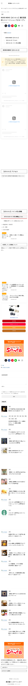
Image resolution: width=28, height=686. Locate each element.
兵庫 (3, 365)
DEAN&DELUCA (14, 317)
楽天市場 (14, 321)
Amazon (14, 327)
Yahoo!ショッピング (14, 324)
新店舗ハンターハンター (14, 3)
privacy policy (16, 678)
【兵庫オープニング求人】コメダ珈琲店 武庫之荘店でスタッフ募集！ (16, 554)
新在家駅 (8, 367)
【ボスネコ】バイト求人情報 (13, 43)
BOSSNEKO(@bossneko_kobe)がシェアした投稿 (14, 100)
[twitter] (6, 25)
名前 (3, 386)
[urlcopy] (22, 25)
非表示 (9, 32)
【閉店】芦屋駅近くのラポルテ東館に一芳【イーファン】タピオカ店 (16, 493)
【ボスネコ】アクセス (11, 40)
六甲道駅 (4, 367)
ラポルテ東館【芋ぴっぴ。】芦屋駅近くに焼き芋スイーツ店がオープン (16, 633)
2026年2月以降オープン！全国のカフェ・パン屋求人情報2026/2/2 (16, 423)
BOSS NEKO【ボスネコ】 (12, 37)
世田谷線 (10, 678)
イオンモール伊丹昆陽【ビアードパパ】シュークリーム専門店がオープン (16, 503)
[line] (15, 25)
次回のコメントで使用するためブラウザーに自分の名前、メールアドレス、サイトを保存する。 (13, 392)
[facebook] (9, 25)
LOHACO (14, 330)
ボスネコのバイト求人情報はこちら (13, 216)
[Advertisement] (14, 154)
